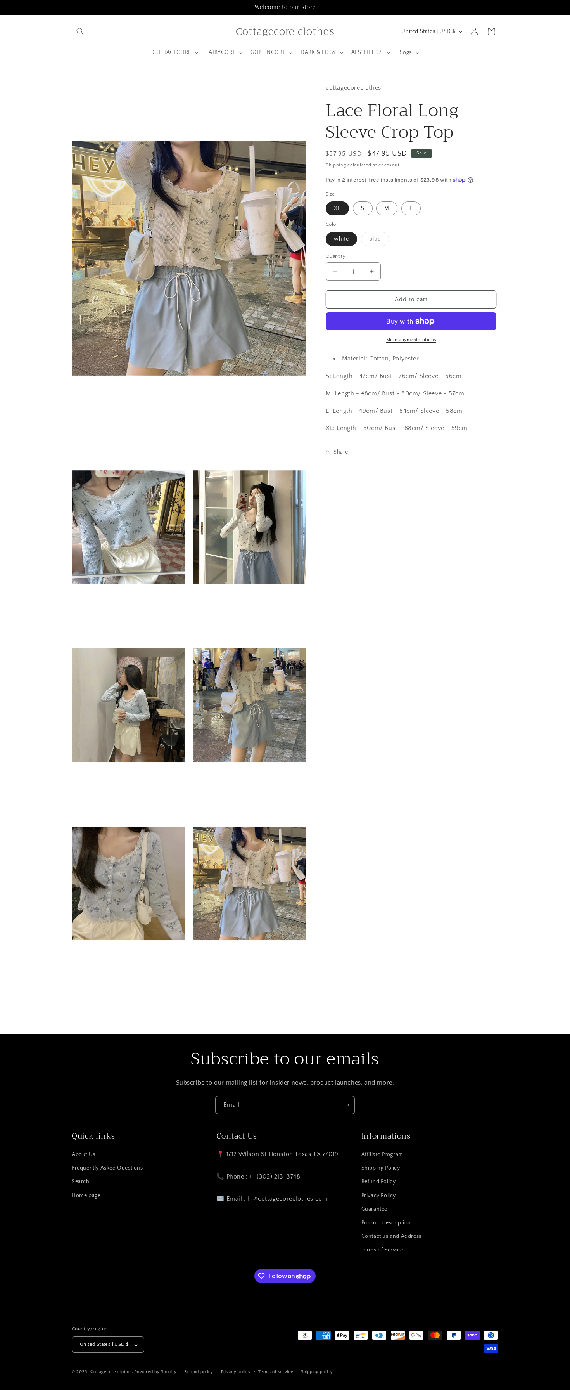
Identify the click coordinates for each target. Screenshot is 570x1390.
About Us (83, 1155)
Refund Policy (378, 1182)
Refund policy (198, 1371)
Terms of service (275, 1371)
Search (81, 1182)
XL (337, 208)
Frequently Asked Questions (107, 1168)
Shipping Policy (380, 1168)
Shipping (336, 165)
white (341, 239)
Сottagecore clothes (111, 1372)
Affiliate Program (382, 1155)
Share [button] (340, 452)
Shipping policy (317, 1371)
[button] (80, 31)
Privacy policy (236, 1371)
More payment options (411, 339)
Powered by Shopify (156, 1372)
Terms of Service (382, 1250)
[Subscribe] (345, 1105)
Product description (386, 1223)
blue (379, 240)
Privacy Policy (378, 1195)
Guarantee (374, 1209)
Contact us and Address (391, 1237)
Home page (86, 1195)
